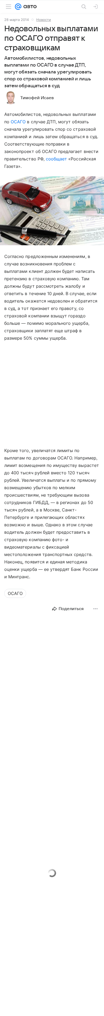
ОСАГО (18, 121)
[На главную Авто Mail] (29, 6)
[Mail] (18, 6)
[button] (52, 211)
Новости (43, 19)
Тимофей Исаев (37, 97)
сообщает (56, 158)
